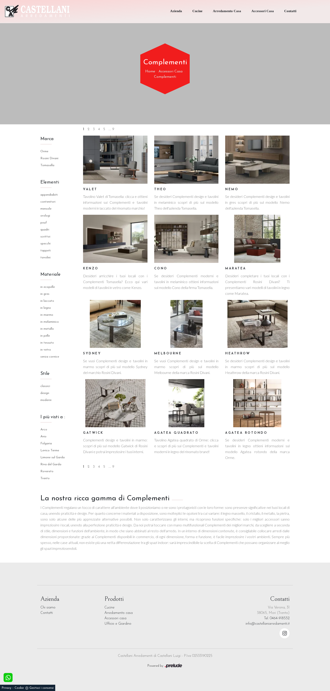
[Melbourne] (186, 324)
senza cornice (49, 356)
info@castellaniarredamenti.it (268, 624)
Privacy (6, 688)
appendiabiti (49, 195)
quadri (44, 229)
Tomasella (47, 165)
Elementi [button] (49, 182)
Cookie (19, 688)
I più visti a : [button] (52, 417)
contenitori (47, 201)
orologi (45, 215)
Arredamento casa (118, 613)
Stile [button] (45, 373)
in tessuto (47, 342)
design (44, 393)
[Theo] (186, 160)
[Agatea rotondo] (257, 403)
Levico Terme (49, 450)
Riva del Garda (50, 464)
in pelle (45, 336)
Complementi (165, 77)
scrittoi (45, 236)
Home (150, 71)
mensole (45, 208)
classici (45, 386)
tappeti (45, 250)
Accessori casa (115, 618)
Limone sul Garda (52, 457)
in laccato (47, 301)
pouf (43, 222)
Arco (43, 429)
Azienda (176, 11)
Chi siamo (47, 607)
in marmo (46, 315)
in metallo (47, 329)
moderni (45, 400)
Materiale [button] (50, 274)
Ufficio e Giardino (117, 624)
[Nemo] (257, 160)
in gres (44, 294)
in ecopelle (47, 287)
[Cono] (186, 239)
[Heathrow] (257, 324)
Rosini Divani (49, 158)
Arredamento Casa (227, 11)
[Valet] (115, 160)
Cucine (197, 11)
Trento (45, 478)
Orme (44, 151)
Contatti (290, 11)
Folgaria (46, 443)
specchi (45, 243)
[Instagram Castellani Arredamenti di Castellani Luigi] (284, 633)
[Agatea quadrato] (186, 403)
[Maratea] (257, 239)
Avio (43, 436)
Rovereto (46, 471)
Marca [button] (47, 139)
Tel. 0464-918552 (277, 618)
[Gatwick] (115, 403)
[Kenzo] (115, 239)
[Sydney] (115, 324)
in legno (45, 308)
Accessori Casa (262, 11)
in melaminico (49, 322)
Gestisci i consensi (41, 688)
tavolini (45, 257)
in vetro (45, 349)
